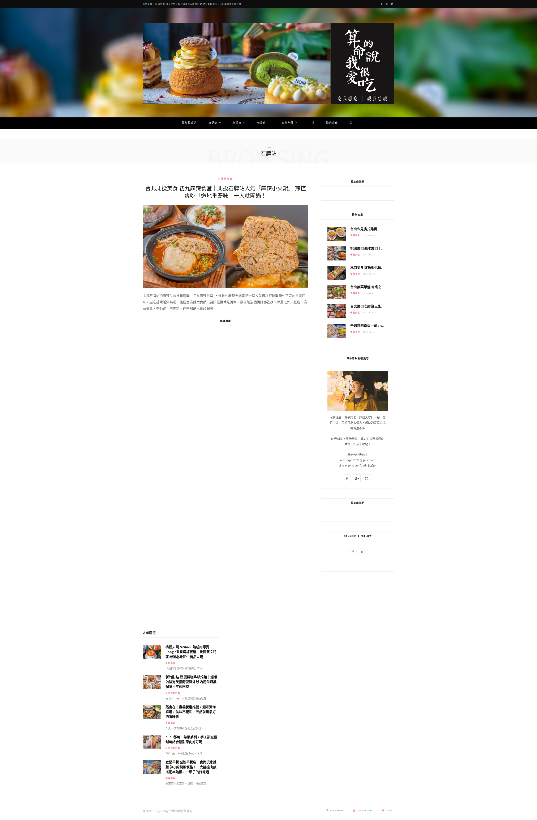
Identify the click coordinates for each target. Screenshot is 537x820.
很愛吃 (213, 123)
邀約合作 (332, 123)
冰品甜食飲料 (173, 693)
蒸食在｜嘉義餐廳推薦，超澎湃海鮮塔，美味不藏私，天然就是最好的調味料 (191, 712)
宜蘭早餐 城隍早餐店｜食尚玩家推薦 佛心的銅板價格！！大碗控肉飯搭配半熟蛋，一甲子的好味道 (191, 767)
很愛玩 (237, 123)
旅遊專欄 (287, 123)
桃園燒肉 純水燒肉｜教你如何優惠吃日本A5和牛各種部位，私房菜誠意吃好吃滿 (198, 4)
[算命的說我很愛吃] (268, 63)
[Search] (349, 123)
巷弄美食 (170, 778)
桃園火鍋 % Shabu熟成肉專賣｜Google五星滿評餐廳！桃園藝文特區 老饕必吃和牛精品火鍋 (191, 652)
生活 (311, 123)
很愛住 (261, 123)
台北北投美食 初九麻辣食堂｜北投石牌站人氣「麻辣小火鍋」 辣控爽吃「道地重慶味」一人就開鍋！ (225, 191)
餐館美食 (227, 178)
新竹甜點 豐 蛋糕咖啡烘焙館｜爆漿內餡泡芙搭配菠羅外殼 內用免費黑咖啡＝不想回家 (191, 682)
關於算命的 (189, 123)
